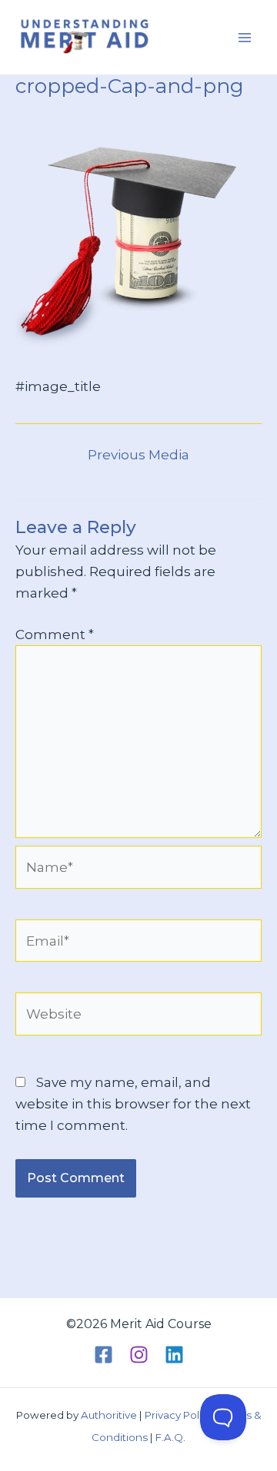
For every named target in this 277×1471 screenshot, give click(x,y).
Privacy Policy (179, 1415)
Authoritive (109, 1415)
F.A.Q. (170, 1437)
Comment (54, 634)
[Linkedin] (174, 1354)
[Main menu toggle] (245, 38)
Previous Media (138, 455)
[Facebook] (103, 1354)
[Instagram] (139, 1354)
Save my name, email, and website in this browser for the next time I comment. (133, 1104)
